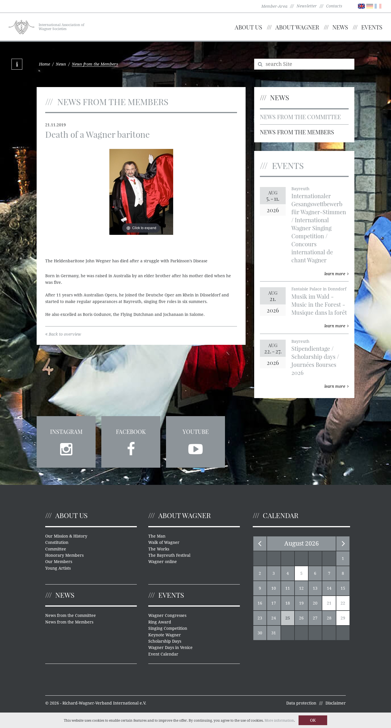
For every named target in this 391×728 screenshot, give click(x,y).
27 (315, 618)
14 (329, 588)
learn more (334, 273)
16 (260, 603)
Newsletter (307, 6)
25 (287, 618)
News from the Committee (300, 117)
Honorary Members (64, 555)
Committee (55, 549)
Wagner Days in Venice (170, 647)
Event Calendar (163, 654)
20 (315, 603)
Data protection (301, 703)
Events (371, 27)
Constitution (56, 542)
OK (313, 720)
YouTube (196, 431)
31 (273, 633)
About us (248, 27)
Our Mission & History (66, 536)
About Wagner (297, 27)
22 (343, 603)
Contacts (334, 6)
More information (279, 721)
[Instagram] (66, 447)
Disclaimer (335, 703)
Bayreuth (300, 188)
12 (301, 588)
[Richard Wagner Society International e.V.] (21, 26)
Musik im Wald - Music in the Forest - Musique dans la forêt (319, 304)
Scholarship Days (164, 641)
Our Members (58, 561)
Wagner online (162, 561)
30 (260, 633)
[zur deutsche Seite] (369, 5)
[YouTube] (195, 447)
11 (287, 588)
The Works (158, 549)
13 (315, 588)
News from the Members (297, 132)
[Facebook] (130, 447)
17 (273, 603)
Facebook (131, 431)
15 (343, 588)
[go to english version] (361, 5)
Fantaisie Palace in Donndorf (318, 289)
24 (273, 618)
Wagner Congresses (167, 615)
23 (260, 618)
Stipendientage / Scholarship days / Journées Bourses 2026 (315, 360)
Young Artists (58, 568)
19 (301, 603)
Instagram (66, 431)
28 (329, 618)
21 (329, 603)
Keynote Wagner (164, 635)
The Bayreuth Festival (169, 555)
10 (273, 588)
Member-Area (274, 6)
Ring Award (159, 622)
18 (287, 603)
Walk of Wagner (163, 542)
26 (301, 618)
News (340, 27)
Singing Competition (167, 628)
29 (343, 618)
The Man (156, 536)
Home (44, 64)
